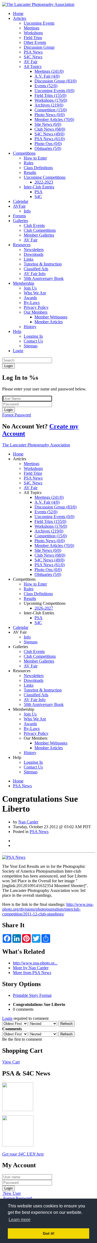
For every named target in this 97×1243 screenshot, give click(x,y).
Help (17, 331)
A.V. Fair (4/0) (47, 76)
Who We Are (35, 293)
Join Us (30, 288)
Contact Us (33, 341)
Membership (23, 283)
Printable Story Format (32, 995)
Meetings (31, 28)
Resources (21, 244)
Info (27, 211)
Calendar (20, 201)
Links (28, 259)
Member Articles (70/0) (54, 119)
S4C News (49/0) (49, 134)
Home (18, 13)
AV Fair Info (35, 273)
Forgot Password (16, 415)
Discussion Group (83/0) (55, 81)
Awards (30, 297)
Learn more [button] (19, 1219)
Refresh (66, 1024)
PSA (38, 191)
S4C (38, 196)
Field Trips (33, 37)
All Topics (32, 66)
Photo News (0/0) (49, 114)
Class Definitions (38, 167)
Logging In (33, 336)
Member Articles (48, 322)
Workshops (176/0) (50, 100)
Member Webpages (50, 317)
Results (30, 172)
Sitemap (30, 346)
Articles (19, 18)
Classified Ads (36, 269)
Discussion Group (39, 47)
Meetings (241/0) (49, 71)
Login (18, 350)
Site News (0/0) (47, 124)
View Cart (11, 1062)
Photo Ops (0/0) (48, 143)
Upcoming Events (39, 23)
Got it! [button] (48, 1233)
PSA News (33, 52)
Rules (28, 163)
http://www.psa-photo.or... (35, 963)
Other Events (35, 42)
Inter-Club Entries (39, 187)
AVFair (19, 206)
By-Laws (32, 302)
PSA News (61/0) (49, 138)
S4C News (33, 57)
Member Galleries (39, 235)
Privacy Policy (36, 307)
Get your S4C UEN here (23, 1154)
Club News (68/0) (49, 129)
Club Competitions (40, 230)
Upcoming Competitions (44, 177)
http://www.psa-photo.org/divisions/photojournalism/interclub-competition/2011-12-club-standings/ (47, 909)
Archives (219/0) (48, 105)
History (30, 326)
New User (12, 1193)
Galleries (20, 220)
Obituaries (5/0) (47, 148)
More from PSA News (32, 972)
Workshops (33, 33)
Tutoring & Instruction (43, 264)
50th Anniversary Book (44, 278)
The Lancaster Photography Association (36, 445)
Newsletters (34, 249)
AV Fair (30, 61)
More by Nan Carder (30, 967)
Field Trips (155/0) (50, 95)
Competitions (24, 153)
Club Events (34, 225)
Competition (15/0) (50, 110)
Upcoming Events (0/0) (54, 90)
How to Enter (35, 158)
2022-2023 (43, 182)
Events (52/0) (45, 85)
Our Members (35, 312)
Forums (19, 216)
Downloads (33, 254)
